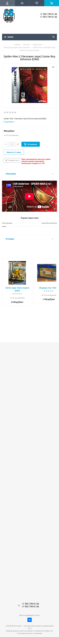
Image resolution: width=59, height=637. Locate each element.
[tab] (9, 121)
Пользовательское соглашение (29, 633)
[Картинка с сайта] (29, 85)
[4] (13, 112)
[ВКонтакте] (29, 620)
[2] (7, 112)
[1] (5, 112)
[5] (15, 112)
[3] (10, 112)
